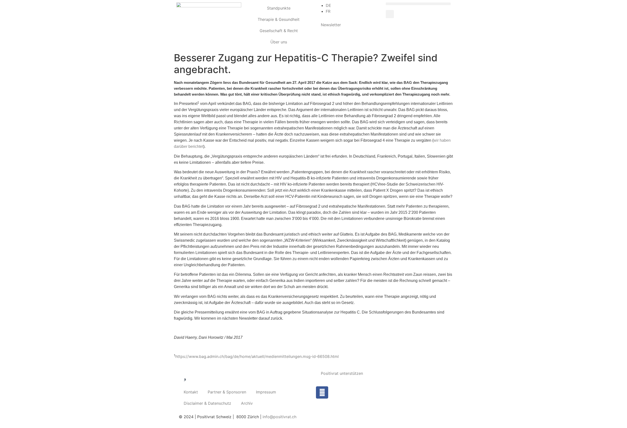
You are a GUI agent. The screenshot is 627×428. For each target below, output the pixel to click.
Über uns (278, 41)
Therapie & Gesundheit (279, 19)
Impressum (266, 392)
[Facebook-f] (322, 392)
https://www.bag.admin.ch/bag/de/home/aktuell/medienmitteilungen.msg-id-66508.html (257, 356)
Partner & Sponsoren (227, 392)
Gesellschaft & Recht (279, 30)
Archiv (247, 403)
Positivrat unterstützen (342, 373)
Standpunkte (278, 8)
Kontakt (191, 392)
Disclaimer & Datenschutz (207, 403)
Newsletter (331, 24)
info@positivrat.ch (278, 416)
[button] (418, 3)
